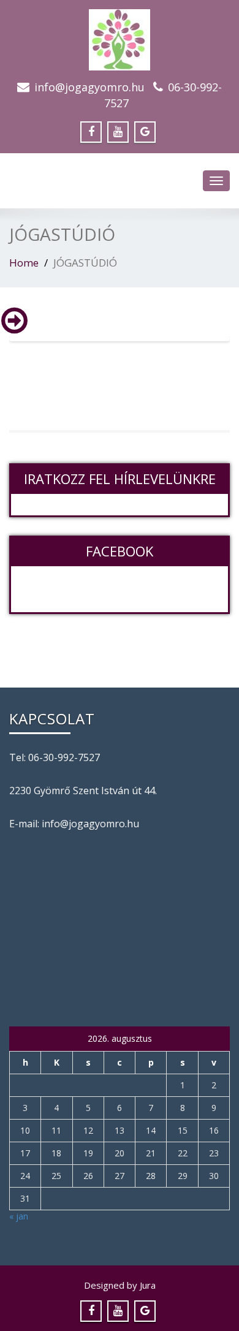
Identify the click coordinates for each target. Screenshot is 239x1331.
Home (24, 263)
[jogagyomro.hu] (119, 36)
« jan (18, 1216)
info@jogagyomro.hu (89, 87)
